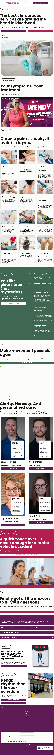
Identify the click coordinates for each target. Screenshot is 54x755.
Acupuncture (24, 197)
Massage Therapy (26, 167)
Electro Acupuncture (8, 227)
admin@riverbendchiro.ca (30, 719)
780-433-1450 (28, 715)
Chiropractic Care (7, 167)
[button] (26, 2)
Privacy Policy (9, 736)
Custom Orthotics (44, 227)
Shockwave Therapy (8, 197)
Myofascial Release (26, 227)
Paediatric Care (25, 253)
